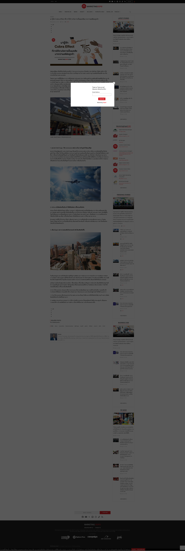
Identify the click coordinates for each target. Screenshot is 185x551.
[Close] (114, 83)
